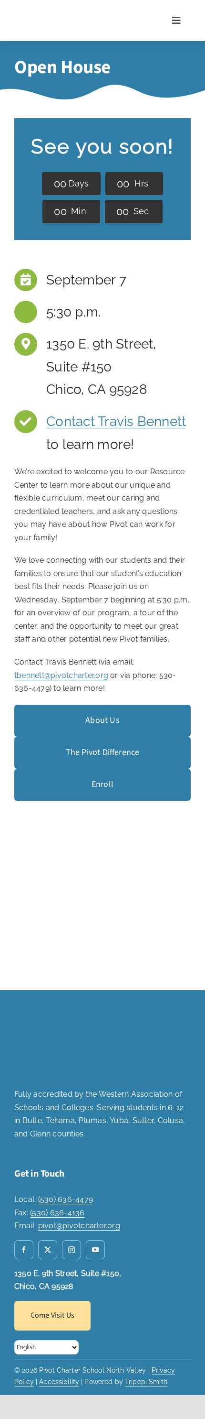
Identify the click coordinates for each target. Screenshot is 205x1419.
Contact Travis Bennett (116, 421)
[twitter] (47, 1249)
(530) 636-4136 (57, 1212)
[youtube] (95, 1249)
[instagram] (71, 1249)
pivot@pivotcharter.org (79, 1225)
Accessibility (59, 1382)
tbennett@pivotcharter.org (61, 675)
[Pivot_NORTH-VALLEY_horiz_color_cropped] (56, 11)
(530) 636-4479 (65, 1199)
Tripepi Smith (146, 1382)
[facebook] (23, 1249)
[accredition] (49, 1013)
